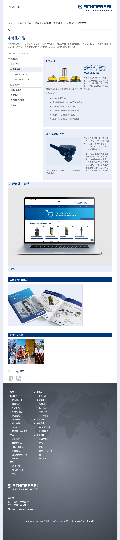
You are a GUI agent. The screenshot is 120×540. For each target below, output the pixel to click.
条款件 (80, 521)
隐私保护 (90, 521)
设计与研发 (17, 412)
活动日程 (70, 23)
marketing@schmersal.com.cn (23, 509)
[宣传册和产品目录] (45, 305)
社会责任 (16, 423)
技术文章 (16, 466)
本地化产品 (17, 53)
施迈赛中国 (43, 431)
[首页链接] (95, 8)
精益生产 (14, 105)
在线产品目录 (16, 90)
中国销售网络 (44, 427)
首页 (10, 23)
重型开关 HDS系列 (22, 74)
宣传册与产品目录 (18, 100)
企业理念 (16, 427)
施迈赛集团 (17, 400)
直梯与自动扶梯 (45, 451)
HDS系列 (50, 61)
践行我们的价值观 (19, 431)
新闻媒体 (46, 23)
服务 (37, 23)
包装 (41, 447)
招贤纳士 (58, 23)
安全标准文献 (18, 470)
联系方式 (82, 23)
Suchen (9, 30)
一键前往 (13, 269)
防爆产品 (16, 85)
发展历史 (16, 404)
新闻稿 (42, 404)
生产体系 (16, 408)
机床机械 (43, 458)
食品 (41, 443)
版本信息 (69, 521)
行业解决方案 (42, 439)
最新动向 (40, 435)
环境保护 (16, 419)
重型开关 (26, 53)
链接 (14, 474)
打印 (22, 371)
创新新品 (14, 59)
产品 (29, 23)
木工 (41, 462)
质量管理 (14, 95)
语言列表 (16, 7)
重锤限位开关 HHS (22, 80)
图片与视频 (43, 416)
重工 (41, 454)
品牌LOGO (43, 412)
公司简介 (19, 23)
